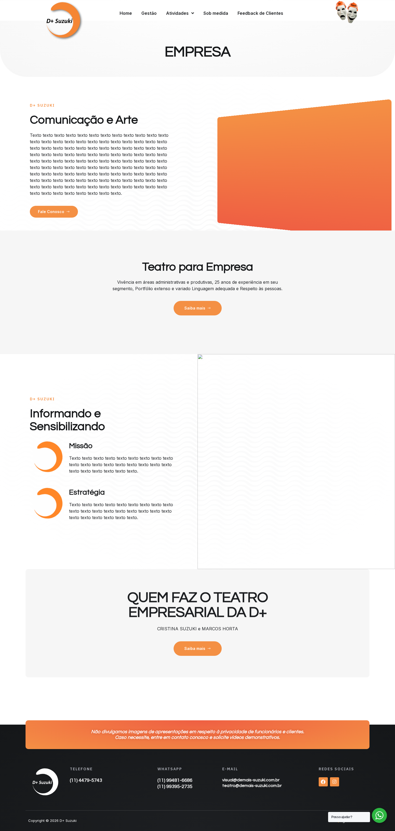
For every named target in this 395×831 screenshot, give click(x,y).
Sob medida (215, 13)
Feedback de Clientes (260, 13)
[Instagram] (334, 781)
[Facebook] (323, 781)
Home (126, 13)
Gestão (149, 13)
